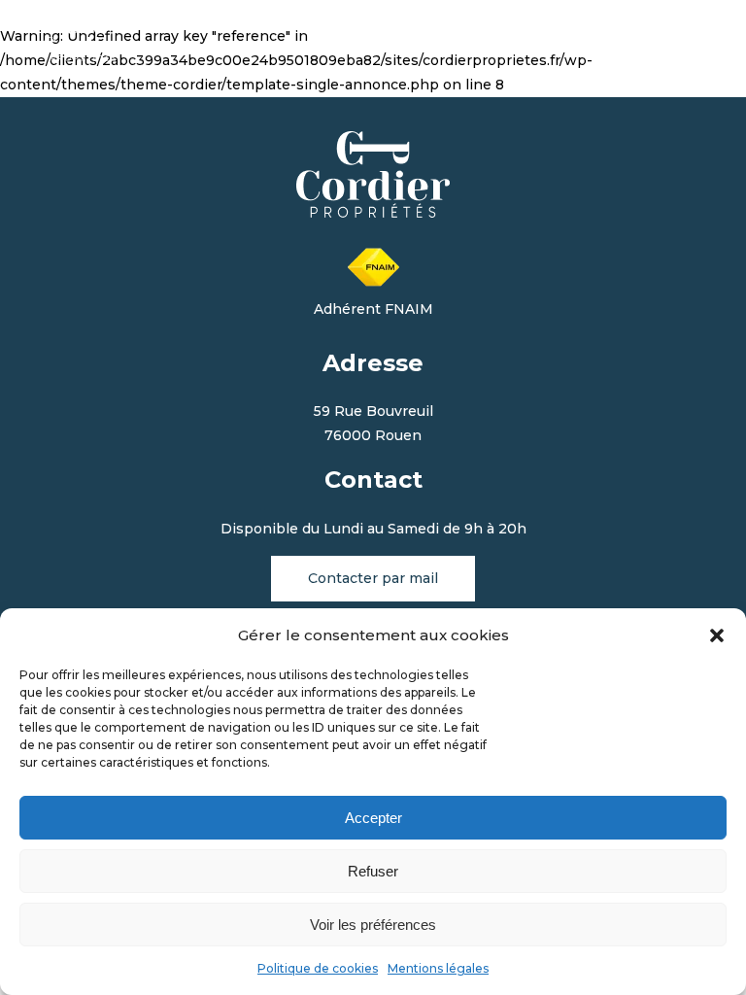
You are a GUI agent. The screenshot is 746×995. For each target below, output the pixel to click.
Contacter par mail (373, 578)
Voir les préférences (373, 924)
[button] (717, 635)
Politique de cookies (317, 968)
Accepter (373, 817)
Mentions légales (438, 968)
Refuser (373, 871)
